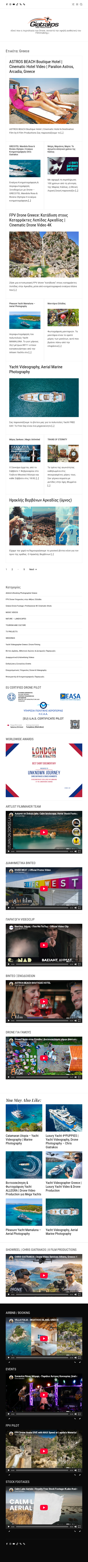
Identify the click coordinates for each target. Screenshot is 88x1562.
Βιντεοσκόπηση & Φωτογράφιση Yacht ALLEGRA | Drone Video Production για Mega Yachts (23, 1188)
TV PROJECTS (12, 632)
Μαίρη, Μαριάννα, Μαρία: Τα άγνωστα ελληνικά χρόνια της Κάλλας (61, 149)
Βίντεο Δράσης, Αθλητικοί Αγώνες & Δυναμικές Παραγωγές (31, 651)
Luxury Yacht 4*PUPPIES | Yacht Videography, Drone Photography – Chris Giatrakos (62, 1141)
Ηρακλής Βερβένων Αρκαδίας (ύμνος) (40, 500)
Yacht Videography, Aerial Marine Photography (62, 1232)
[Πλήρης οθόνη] (79, 853)
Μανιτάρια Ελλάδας (57, 303)
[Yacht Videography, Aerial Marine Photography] (44, 397)
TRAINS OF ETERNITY (57, 439)
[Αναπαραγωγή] (9, 853)
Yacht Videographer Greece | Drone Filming (23, 644)
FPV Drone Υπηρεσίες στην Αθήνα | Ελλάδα (23, 599)
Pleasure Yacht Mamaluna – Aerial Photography (22, 305)
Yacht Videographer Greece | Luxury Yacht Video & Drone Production (64, 1186)
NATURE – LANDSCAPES (16, 619)
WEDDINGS (10, 638)
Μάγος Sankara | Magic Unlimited (24, 439)
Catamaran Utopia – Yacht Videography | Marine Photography (22, 1139)
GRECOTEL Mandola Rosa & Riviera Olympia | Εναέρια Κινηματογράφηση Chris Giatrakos (22, 150)
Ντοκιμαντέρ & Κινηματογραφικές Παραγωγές (25, 677)
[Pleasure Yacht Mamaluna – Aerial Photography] (24, 320)
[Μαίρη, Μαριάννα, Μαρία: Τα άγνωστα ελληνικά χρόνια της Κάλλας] (63, 165)
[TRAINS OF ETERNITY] (63, 453)
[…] (62, 132)
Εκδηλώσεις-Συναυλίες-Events (18, 664)
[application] (44, 832)
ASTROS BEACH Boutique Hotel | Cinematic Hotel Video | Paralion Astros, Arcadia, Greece (41, 66)
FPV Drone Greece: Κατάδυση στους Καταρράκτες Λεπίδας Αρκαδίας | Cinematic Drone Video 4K (38, 220)
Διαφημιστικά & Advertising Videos (20, 657)
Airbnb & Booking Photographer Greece (21, 593)
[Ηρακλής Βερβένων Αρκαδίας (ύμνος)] (44, 526)
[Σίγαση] (75, 853)
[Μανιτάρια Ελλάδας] (63, 317)
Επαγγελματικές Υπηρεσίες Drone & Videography (26, 670)
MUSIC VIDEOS (12, 612)
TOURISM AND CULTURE (16, 625)
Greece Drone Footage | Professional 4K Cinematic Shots (29, 606)
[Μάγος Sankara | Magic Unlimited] (24, 453)
